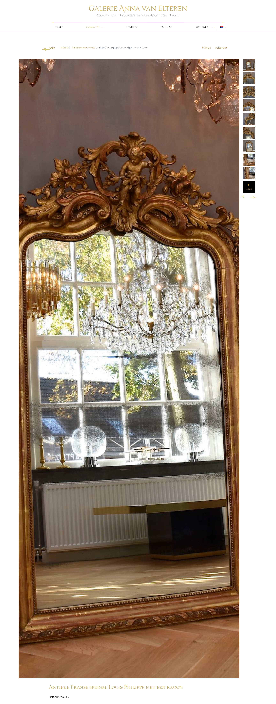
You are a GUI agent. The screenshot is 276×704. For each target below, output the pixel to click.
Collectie (93, 27)
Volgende (220, 47)
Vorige (207, 47)
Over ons (202, 27)
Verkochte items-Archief (83, 47)
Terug (52, 47)
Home (58, 27)
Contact (166, 27)
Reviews (132, 27)
